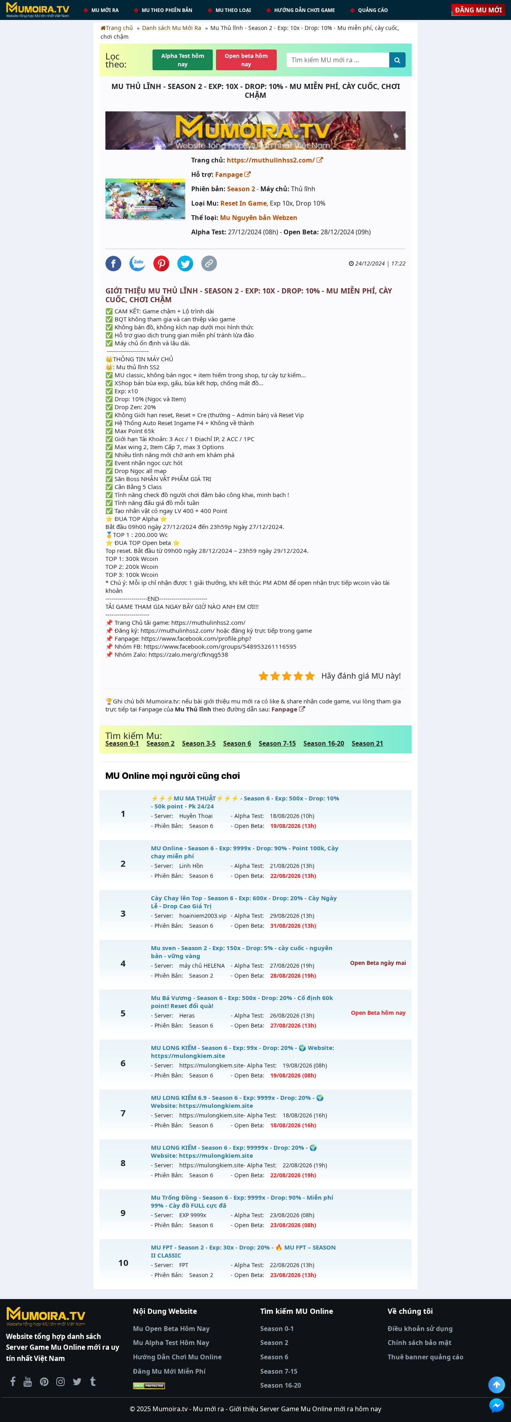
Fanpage (229, 174)
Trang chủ (119, 28)
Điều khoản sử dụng (420, 1328)
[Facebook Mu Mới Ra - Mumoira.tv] (13, 1381)
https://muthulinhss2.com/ (272, 160)
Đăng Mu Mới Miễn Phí (169, 1371)
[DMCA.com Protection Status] (192, 1385)
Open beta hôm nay (246, 60)
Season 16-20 (323, 743)
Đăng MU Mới (478, 10)
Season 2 (241, 188)
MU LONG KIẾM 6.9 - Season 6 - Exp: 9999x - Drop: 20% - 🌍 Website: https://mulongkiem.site (237, 1101)
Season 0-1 (122, 743)
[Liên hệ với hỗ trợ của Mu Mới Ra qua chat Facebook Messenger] (496, 1405)
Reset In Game (243, 203)
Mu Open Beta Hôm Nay (171, 1328)
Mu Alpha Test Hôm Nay (171, 1342)
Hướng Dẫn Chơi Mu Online (177, 1357)
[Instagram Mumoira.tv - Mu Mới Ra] (60, 1381)
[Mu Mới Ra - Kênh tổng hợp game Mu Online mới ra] (28, 1381)
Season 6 (237, 743)
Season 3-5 (199, 743)
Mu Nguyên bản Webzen (258, 217)
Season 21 (367, 743)
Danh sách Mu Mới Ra (171, 28)
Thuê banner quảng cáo (425, 1357)
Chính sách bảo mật (420, 1342)
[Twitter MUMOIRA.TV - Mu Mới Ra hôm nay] (77, 1381)
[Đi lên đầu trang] (496, 1384)
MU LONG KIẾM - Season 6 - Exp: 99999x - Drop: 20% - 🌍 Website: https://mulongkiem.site (234, 1151)
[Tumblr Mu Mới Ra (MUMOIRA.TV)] (92, 1381)
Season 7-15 (277, 743)
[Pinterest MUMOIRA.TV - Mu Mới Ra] (44, 1381)
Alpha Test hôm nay (182, 60)
